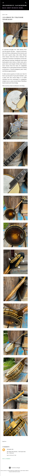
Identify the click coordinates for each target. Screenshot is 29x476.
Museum (15, 8)
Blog (4, 8)
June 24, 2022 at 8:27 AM (11, 455)
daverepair (9, 449)
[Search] (26, 2)
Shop (9, 8)
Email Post (4, 441)
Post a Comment (6, 458)
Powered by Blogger (15, 467)
